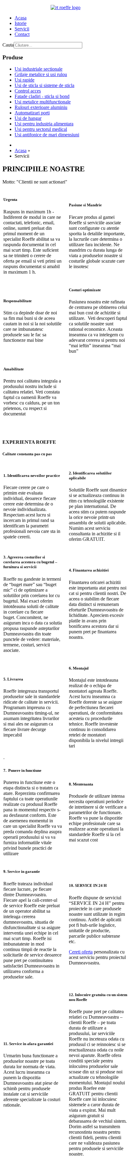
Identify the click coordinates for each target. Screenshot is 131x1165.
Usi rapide (24, 79)
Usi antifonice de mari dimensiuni (47, 134)
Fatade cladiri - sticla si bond (42, 96)
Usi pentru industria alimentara (44, 123)
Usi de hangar (28, 118)
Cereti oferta (81, 951)
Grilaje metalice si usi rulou (41, 74)
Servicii (22, 28)
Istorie (21, 23)
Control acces (28, 90)
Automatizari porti (32, 112)
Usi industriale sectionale (38, 69)
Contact (22, 34)
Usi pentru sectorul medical (41, 129)
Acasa (21, 17)
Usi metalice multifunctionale (43, 101)
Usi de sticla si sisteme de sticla (44, 85)
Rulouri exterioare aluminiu (41, 107)
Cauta (8, 44)
